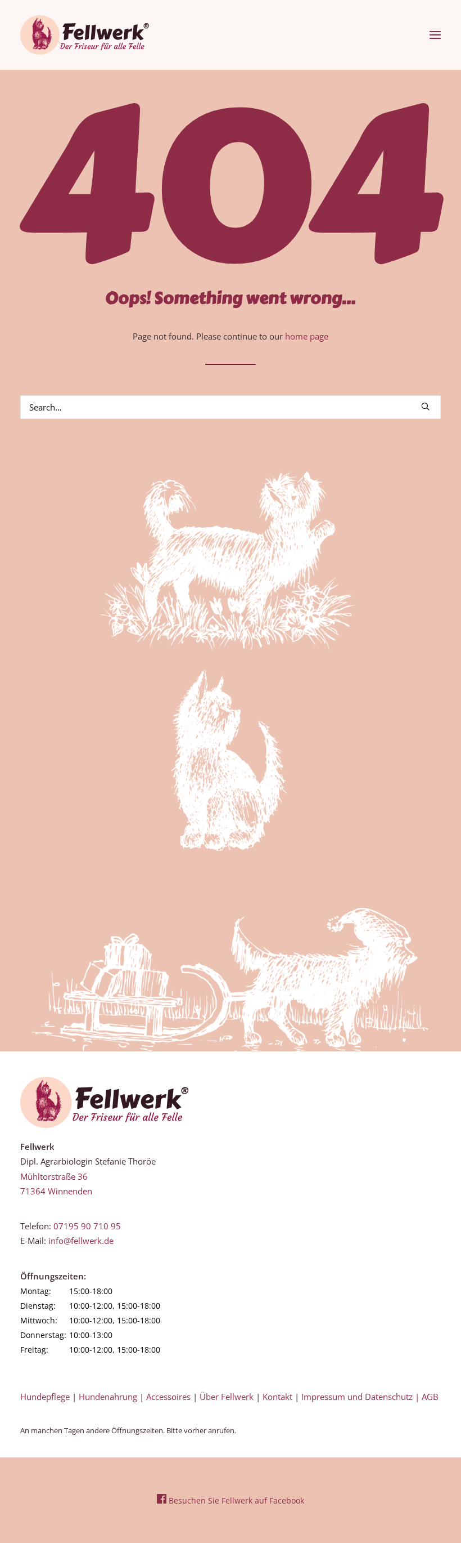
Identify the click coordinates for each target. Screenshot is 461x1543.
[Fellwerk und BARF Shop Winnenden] (84, 35)
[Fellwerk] (104, 1103)
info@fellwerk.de (81, 1240)
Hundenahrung (108, 1396)
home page (306, 336)
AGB (430, 1396)
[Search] (230, 407)
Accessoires (168, 1396)
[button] (435, 35)
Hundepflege (45, 1396)
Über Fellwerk (227, 1396)
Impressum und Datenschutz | (361, 1396)
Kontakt (277, 1396)
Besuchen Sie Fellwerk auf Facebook (235, 1500)
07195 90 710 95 (87, 1226)
